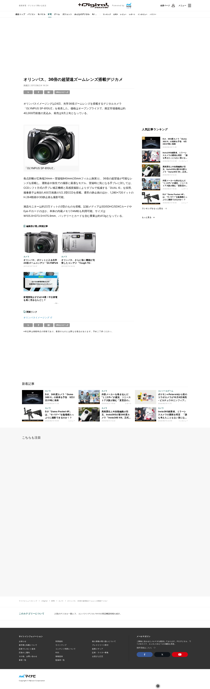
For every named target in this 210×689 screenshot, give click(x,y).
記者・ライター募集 (100, 652)
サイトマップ (60, 645)
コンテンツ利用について (65, 649)
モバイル (41, 14)
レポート (132, 14)
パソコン (31, 14)
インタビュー (142, 14)
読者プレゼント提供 (27, 649)
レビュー (123, 14)
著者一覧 (22, 660)
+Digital (44, 601)
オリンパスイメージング (37, 317)
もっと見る (146, 217)
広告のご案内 (24, 652)
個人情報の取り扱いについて (104, 641)
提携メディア (97, 649)
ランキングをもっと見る (152, 208)
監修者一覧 (60, 660)
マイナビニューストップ (28, 601)
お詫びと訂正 (97, 656)
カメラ (61, 601)
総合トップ (20, 14)
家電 (50, 14)
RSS (57, 652)
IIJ (93, 14)
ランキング (107, 14)
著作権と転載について (28, 645)
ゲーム (57, 14)
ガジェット (67, 14)
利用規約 (59, 641)
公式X (115, 14)
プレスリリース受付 (100, 645)
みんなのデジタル (82, 14)
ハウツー (153, 14)
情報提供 (59, 656)
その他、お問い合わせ (28, 656)
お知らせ (22, 641)
